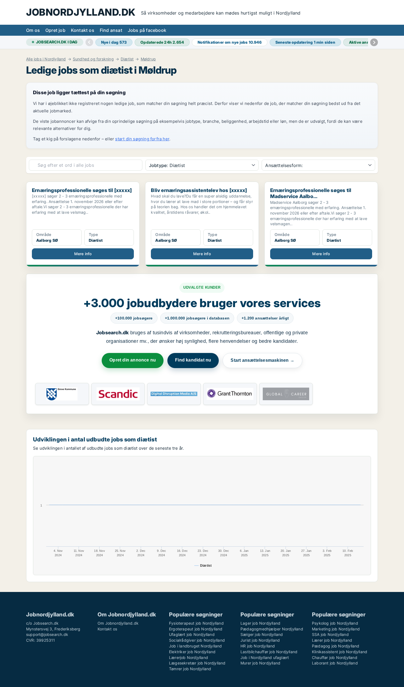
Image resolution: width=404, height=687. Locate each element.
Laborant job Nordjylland (335, 663)
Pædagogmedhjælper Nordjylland (271, 629)
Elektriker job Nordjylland (192, 651)
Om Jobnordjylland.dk (118, 623)
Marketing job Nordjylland (336, 629)
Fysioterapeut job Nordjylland (196, 623)
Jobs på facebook (147, 30)
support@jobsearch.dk (47, 634)
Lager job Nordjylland (260, 623)
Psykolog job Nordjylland (335, 623)
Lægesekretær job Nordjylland (197, 663)
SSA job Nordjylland (330, 634)
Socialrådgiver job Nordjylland (197, 640)
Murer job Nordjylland (260, 663)
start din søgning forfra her (142, 138)
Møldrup (148, 59)
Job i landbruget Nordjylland (195, 646)
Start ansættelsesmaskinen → (262, 360)
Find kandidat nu (193, 360)
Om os (33, 30)
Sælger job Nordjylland (261, 634)
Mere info (83, 253)
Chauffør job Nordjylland (334, 657)
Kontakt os (82, 30)
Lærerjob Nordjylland (188, 657)
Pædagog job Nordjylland (335, 646)
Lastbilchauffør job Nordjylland (268, 651)
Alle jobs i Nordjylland (46, 59)
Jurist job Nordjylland (260, 640)
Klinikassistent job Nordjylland (339, 651)
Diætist (127, 59)
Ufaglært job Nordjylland (192, 634)
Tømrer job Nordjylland (190, 668)
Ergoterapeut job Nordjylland (196, 629)
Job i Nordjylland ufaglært (264, 657)
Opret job (55, 30)
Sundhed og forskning (93, 59)
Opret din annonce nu (132, 360)
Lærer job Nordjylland (332, 640)
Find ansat (111, 30)
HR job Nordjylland (257, 646)
